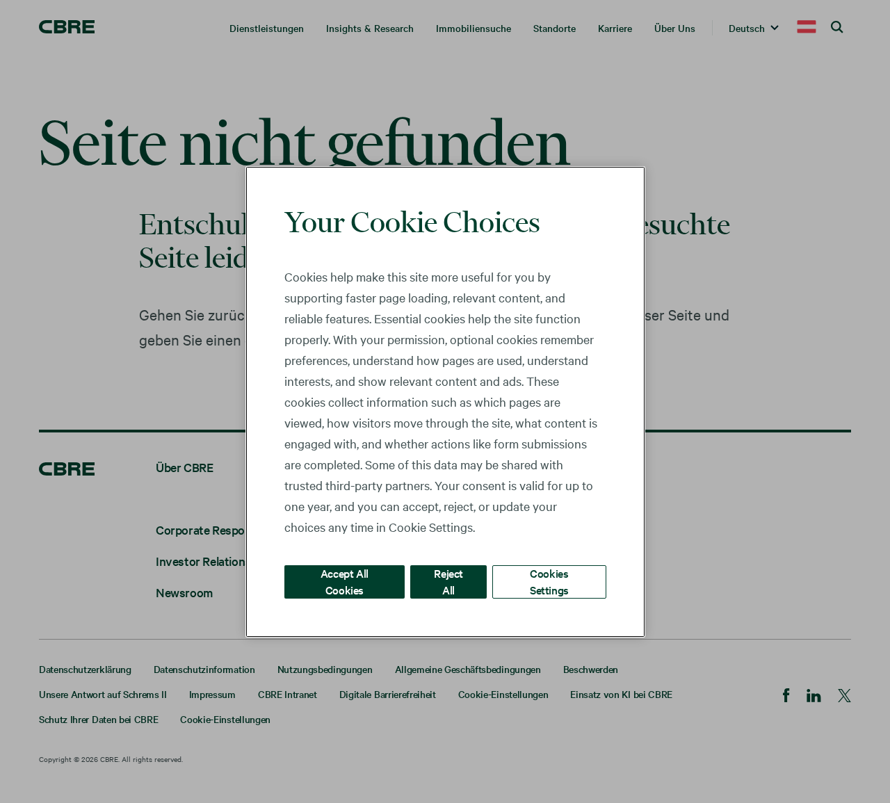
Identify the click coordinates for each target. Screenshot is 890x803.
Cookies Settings (549, 581)
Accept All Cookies (345, 581)
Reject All (448, 581)
